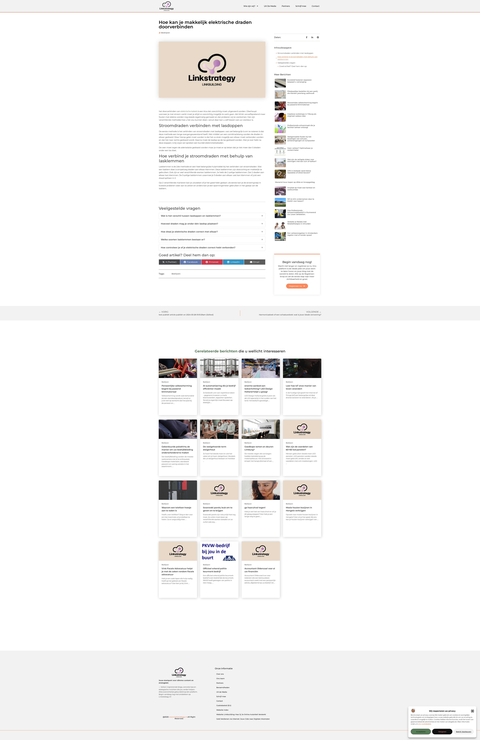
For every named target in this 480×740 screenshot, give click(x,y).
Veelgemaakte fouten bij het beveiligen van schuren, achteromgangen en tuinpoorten (301, 139)
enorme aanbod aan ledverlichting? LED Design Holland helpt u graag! (258, 389)
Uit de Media (221, 692)
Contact (315, 6)
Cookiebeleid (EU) (223, 705)
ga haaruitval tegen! (254, 507)
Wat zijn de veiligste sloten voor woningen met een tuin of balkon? (301, 160)
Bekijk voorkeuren (463, 732)
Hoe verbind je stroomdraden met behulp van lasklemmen (297, 58)
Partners (286, 6)
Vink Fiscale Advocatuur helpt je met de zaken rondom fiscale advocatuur (178, 571)
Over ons (220, 674)
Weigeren (442, 732)
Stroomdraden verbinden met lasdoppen (295, 53)
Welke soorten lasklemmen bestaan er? (212, 239)
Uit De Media (270, 6)
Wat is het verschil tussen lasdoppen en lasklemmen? (212, 216)
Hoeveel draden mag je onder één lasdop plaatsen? (212, 223)
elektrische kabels (189, 111)
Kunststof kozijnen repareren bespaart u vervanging (299, 81)
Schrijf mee (301, 6)
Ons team (220, 678)
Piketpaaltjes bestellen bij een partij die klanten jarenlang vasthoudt (302, 92)
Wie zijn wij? (249, 6)
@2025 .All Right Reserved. (179, 718)
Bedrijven (165, 33)
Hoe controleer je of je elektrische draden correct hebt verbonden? (212, 247)
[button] (472, 711)
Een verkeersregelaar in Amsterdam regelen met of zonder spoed (302, 234)
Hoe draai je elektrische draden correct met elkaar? (212, 231)
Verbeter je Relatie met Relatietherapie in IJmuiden (299, 223)
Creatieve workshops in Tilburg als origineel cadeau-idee (301, 115)
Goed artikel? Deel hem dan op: (293, 66)
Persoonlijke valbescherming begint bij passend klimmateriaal (302, 104)
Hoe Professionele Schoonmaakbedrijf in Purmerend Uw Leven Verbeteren (301, 212)
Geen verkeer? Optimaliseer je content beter (300, 149)
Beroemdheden (223, 687)
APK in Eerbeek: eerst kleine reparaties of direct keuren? (299, 172)
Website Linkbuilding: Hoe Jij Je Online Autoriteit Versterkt (241, 714)
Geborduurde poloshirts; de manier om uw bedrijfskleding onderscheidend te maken (177, 450)
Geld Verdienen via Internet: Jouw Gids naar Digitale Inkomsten (243, 719)
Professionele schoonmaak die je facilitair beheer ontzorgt (301, 126)
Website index (222, 710)
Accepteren (421, 732)
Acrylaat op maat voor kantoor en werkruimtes (301, 189)
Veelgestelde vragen (286, 63)
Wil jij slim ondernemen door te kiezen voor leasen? (300, 200)
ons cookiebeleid (424, 724)
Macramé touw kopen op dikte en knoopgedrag (295, 182)
